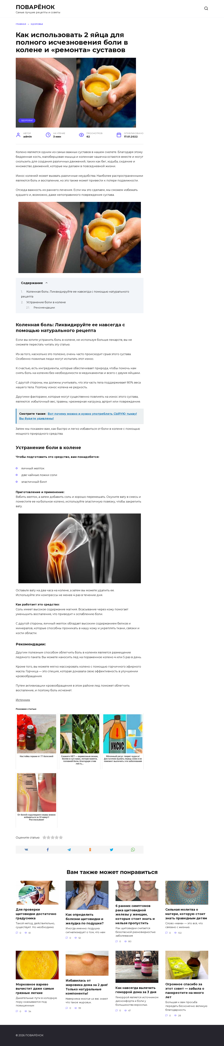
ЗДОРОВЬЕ (27, 120)
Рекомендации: (44, 307)
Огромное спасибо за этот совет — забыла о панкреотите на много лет (184, 990)
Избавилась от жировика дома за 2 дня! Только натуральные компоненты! (87, 987)
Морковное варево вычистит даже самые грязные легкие (35, 988)
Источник (23, 700)
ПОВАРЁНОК (35, 7)
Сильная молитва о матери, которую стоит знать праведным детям (186, 914)
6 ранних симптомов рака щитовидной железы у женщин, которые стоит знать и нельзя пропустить (135, 914)
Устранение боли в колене (46, 302)
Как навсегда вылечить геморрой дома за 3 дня (135, 990)
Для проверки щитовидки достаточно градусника (36, 914)
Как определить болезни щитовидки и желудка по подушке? (85, 919)
